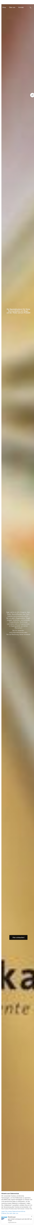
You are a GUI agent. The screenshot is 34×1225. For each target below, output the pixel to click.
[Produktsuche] (32, 95)
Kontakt (21, 7)
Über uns (12, 7)
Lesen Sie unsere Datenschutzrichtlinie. (13, 1211)
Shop (4, 7)
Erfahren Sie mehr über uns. (9, 1213)
